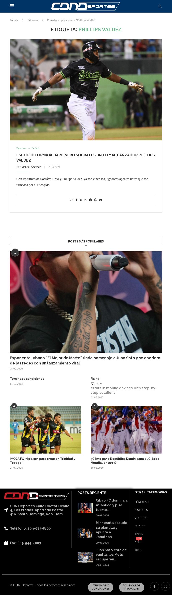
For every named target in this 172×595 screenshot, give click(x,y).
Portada (14, 20)
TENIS (138, 534)
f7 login (96, 383)
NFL (137, 542)
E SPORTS (141, 510)
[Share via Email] (100, 200)
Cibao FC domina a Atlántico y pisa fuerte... (112, 505)
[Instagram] (165, 586)
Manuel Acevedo (31, 167)
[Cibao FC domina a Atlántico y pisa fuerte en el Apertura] (85, 508)
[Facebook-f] (154, 586)
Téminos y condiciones (27, 378)
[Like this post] (71, 200)
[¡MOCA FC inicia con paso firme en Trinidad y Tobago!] (45, 429)
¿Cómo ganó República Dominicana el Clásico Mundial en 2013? (125, 461)
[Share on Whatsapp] (86, 200)
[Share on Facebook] (76, 200)
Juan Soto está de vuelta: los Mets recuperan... (111, 554)
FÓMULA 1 (141, 502)
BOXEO (139, 526)
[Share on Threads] (95, 200)
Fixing (95, 378)
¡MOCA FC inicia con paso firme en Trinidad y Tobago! (42, 461)
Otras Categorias (150, 492)
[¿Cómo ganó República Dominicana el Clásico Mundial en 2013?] (126, 429)
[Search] (160, 6)
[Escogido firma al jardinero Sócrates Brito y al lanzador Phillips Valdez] (86, 89)
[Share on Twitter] (80, 200)
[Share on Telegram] (90, 200)
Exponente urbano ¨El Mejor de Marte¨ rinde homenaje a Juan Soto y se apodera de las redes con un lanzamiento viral (85, 360)
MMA (138, 549)
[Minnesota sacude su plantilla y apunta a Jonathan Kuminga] (85, 533)
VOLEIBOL (141, 518)
